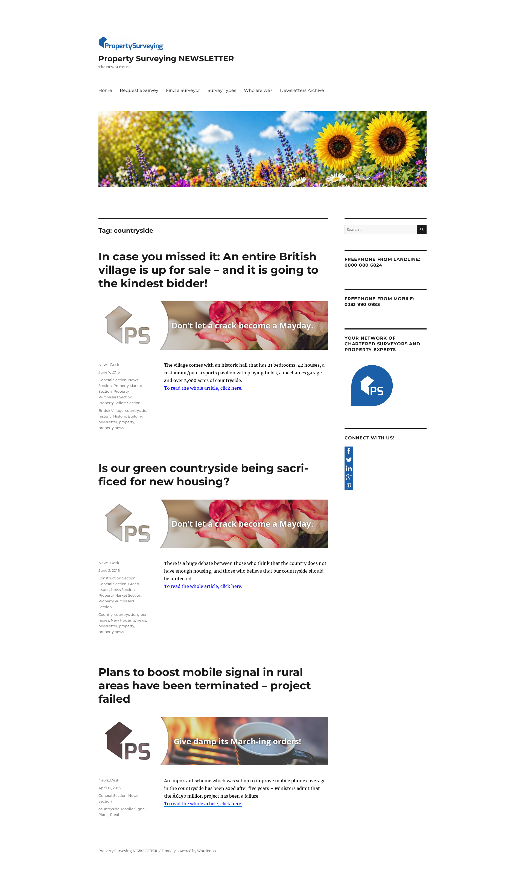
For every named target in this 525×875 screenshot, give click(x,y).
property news (111, 427)
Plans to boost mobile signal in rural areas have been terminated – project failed (204, 685)
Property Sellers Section (119, 403)
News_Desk (108, 364)
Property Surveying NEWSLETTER (166, 58)
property (126, 422)
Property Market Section (119, 595)
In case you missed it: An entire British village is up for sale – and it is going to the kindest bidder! (208, 270)
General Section (112, 380)
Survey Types (222, 90)
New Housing (123, 620)
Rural (114, 814)
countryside (135, 410)
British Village (111, 410)
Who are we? (258, 90)
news (141, 620)
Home (105, 90)
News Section (123, 589)
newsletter (107, 422)
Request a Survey (139, 90)
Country (105, 614)
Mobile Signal (133, 809)
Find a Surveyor (183, 90)
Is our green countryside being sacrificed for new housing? (203, 474)
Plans (103, 814)
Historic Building (128, 416)
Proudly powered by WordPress (189, 851)
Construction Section (117, 578)
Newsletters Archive (302, 90)
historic (105, 416)
